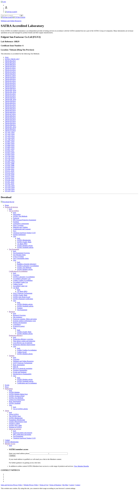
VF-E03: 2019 (9, 167)
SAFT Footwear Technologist (22, 293)
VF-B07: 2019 (9, 149)
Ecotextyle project (19, 326)
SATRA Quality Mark (24, 242)
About (7, 411)
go (21, 15)
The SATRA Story (15, 416)
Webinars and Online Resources (11, 21)
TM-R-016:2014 (10, 74)
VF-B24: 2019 (9, 154)
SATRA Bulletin (14, 392)
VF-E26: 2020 (9, 180)
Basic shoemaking (19, 365)
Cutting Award (17, 284)
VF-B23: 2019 (9, 152)
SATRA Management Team (18, 422)
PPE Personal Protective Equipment (24, 220)
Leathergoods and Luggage (22, 229)
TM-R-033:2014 (10, 96)
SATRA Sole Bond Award (21, 297)
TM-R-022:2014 (10, 83)
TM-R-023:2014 (10, 85)
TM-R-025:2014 (10, 86)
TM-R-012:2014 (10, 70)
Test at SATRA (14, 211)
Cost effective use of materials (22, 343)
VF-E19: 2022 (9, 178)
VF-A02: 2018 (9, 134)
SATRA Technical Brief (16, 396)
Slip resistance (17, 317)
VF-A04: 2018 (9, 138)
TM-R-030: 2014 (10, 92)
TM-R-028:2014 (10, 88)
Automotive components (21, 223)
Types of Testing (18, 256)
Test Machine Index (19, 255)
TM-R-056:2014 (10, 123)
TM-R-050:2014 (10, 118)
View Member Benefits (81, 466)
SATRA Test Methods (20, 216)
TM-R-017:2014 (10, 75)
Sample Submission (19, 234)
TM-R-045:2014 (10, 110)
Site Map (65, 485)
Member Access (10, 444)
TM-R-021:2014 (10, 81)
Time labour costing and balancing (24, 341)
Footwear (16, 218)
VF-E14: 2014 (9, 173)
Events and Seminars (19, 372)
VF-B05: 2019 (9, 147)
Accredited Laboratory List (21, 278)
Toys (14, 231)
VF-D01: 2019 (9, 162)
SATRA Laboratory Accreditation (28, 266)
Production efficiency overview (23, 339)
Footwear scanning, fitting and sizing (25, 319)
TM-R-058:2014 (10, 125)
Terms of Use (44, 485)
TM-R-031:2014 (10, 94)
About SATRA (14, 414)
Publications (9, 389)
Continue (12, 455)
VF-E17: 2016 (9, 176)
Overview (16, 275)
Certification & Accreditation (18, 271)
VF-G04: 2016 (9, 189)
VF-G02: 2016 (9, 185)
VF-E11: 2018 (9, 171)
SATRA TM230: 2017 (12, 59)
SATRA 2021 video (15, 425)
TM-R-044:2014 (10, 108)
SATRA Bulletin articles (25, 245)
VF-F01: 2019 (9, 182)
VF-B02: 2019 (9, 143)
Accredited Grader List (20, 282)
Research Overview (19, 315)
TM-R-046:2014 (10, 112)
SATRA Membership (24, 240)
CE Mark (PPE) (22, 244)
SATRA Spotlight (14, 403)
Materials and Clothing (20, 227)
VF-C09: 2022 (9, 160)
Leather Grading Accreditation (23, 280)
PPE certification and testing (22, 434)
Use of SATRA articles (20, 409)
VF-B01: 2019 (9, 141)
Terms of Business (55, 485)
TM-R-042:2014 (10, 107)
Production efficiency (16, 335)
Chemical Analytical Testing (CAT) (24, 233)
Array (7, 57)
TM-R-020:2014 (10, 79)
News (7, 387)
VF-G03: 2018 (9, 187)
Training (19, 308)
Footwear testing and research (22, 433)
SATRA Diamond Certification (23, 299)
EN (12, 17)
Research (12, 311)
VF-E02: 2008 (9, 165)
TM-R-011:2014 (10, 68)
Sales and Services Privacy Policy (11, 485)
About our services (15, 429)
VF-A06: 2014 (9, 140)
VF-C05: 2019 (9, 158)
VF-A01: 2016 (9, 132)
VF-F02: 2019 (9, 184)
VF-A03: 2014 (9, 136)
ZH (24, 17)
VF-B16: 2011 (9, 151)
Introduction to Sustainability (22, 374)
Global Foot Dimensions (17, 400)
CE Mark (16, 288)
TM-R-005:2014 (10, 63)
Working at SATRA (15, 427)
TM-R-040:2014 (10, 103)
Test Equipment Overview (21, 253)
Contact (7, 440)
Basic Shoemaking (15, 401)
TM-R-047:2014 (10, 114)
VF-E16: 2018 (9, 174)
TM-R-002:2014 (10, 61)
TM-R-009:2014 (10, 64)
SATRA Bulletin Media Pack (18, 394)
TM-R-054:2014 (10, 119)
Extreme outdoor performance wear (24, 321)
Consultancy (17, 324)
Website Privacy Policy (31, 485)
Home (7, 205)
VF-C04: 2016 (9, 156)
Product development (20, 322)
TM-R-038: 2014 (10, 99)
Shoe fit (15, 367)
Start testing (17, 214)
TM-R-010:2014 (10, 66)
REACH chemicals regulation (22, 368)
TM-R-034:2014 (10, 97)
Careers (71, 485)
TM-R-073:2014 (10, 130)
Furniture (16, 222)
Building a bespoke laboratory (26, 264)
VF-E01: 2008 (9, 163)
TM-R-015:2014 (10, 72)
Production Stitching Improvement (24, 345)
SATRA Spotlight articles (25, 247)
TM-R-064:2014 (10, 129)
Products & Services (11, 207)
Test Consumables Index (21, 258)
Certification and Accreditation (27, 383)
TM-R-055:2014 (10, 121)
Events (7, 385)
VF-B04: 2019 (9, 145)
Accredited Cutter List (20, 286)
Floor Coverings (18, 225)
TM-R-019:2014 (10, 77)
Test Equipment (14, 249)
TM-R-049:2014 (10, 116)
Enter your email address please (19, 453)
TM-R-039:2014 (10, 101)
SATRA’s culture (14, 423)
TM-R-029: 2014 (10, 90)
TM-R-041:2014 (10, 105)
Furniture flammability (20, 370)
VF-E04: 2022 (9, 169)
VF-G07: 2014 (9, 191)
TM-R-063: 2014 (10, 127)
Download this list (8, 202)
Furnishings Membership (17, 420)
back (10, 209)
